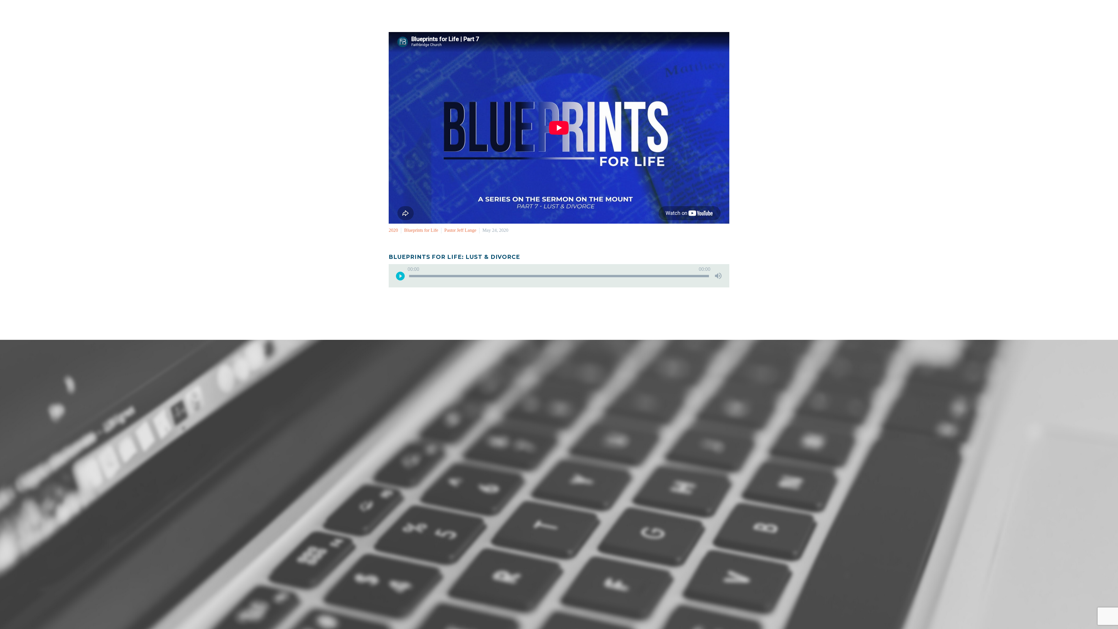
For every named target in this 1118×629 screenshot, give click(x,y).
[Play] (400, 276)
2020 (393, 230)
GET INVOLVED (613, 12)
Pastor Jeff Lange (460, 230)
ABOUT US (698, 12)
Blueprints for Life (421, 230)
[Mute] (718, 275)
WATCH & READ (657, 12)
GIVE (725, 12)
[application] (559, 275)
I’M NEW (578, 12)
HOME (551, 12)
